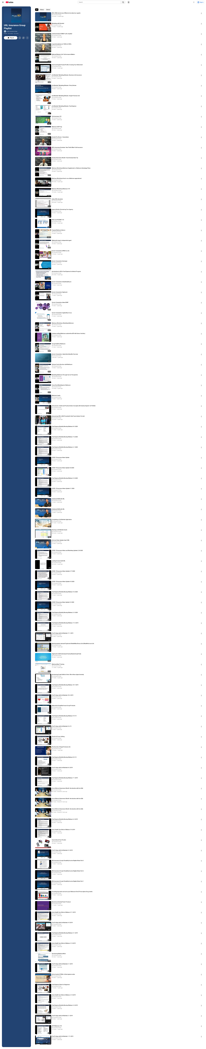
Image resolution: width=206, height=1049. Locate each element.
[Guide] (3, 2)
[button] (16, 15)
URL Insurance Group (56, 14)
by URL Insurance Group (12, 31)
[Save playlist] (19, 37)
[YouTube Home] (9, 2)
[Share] (23, 37)
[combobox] (99, 2)
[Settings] (194, 2)
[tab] (36, 9)
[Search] (123, 2)
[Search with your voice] (128, 2)
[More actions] (27, 37)
